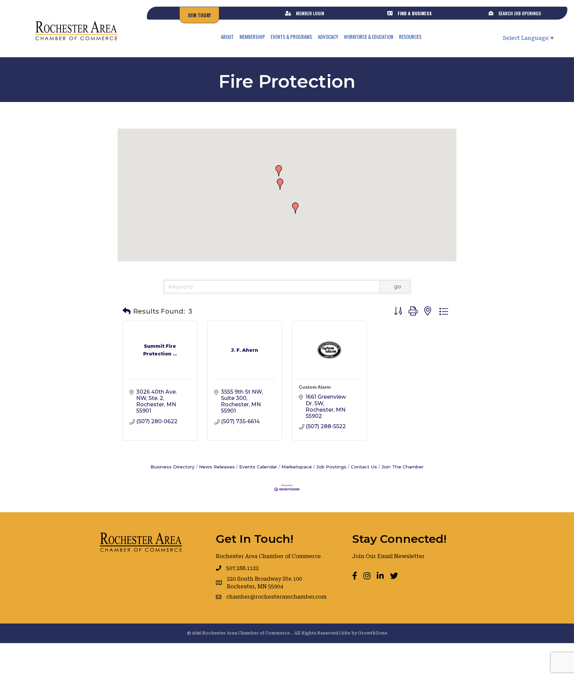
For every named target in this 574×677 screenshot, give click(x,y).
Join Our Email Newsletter (388, 556)
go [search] (397, 286)
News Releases (217, 466)
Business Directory (172, 466)
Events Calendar (258, 466)
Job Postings (331, 466)
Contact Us (364, 466)
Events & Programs (291, 36)
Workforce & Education (368, 36)
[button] (295, 208)
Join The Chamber (402, 466)
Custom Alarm (315, 387)
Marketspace (296, 466)
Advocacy (328, 36)
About (227, 36)
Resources (410, 36)
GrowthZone (372, 632)
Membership (252, 36)
